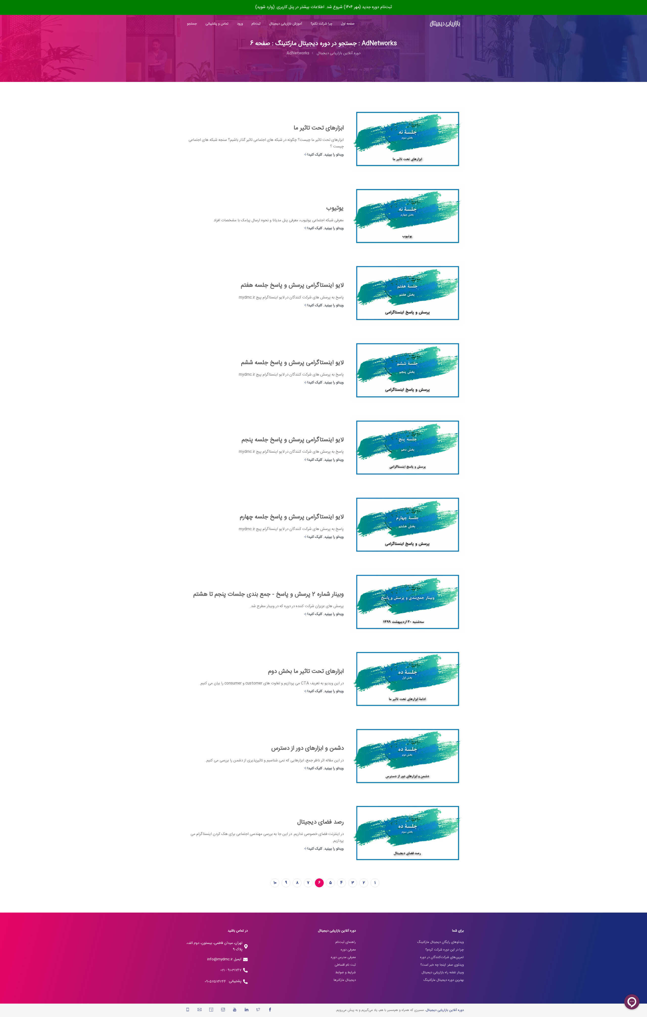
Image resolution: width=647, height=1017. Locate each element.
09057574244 (216, 981)
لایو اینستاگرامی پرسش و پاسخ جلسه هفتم (292, 285)
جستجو (192, 24)
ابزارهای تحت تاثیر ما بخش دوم (306, 671)
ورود (240, 24)
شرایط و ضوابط (345, 972)
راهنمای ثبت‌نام (345, 942)
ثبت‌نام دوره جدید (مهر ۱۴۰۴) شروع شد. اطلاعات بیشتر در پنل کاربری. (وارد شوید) (323, 7)
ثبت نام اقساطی (345, 965)
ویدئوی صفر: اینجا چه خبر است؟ (442, 965)
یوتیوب (335, 208)
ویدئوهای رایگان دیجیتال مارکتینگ (440, 942)
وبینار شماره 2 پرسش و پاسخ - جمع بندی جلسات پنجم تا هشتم (268, 594)
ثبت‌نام (256, 24)
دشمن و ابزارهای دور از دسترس (307, 748)
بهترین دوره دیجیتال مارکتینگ (443, 980)
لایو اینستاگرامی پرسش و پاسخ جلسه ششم (292, 363)
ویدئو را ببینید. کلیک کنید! (325, 155)
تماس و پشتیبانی (216, 24)
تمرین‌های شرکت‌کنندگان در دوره (442, 957)
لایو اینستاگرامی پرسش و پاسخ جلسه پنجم (293, 440)
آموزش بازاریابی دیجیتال (285, 24)
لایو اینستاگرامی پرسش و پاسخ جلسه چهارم (292, 517)
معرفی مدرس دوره (343, 957)
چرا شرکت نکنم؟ (321, 24)
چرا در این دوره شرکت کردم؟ (444, 950)
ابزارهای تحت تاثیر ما (319, 128)
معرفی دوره (348, 950)
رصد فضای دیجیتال (320, 822)
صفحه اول (348, 24)
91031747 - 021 (230, 970)
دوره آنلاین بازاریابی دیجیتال (338, 53)
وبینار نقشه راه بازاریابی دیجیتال (443, 972)
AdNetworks (298, 53)
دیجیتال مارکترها (345, 980)
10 (274, 883)
